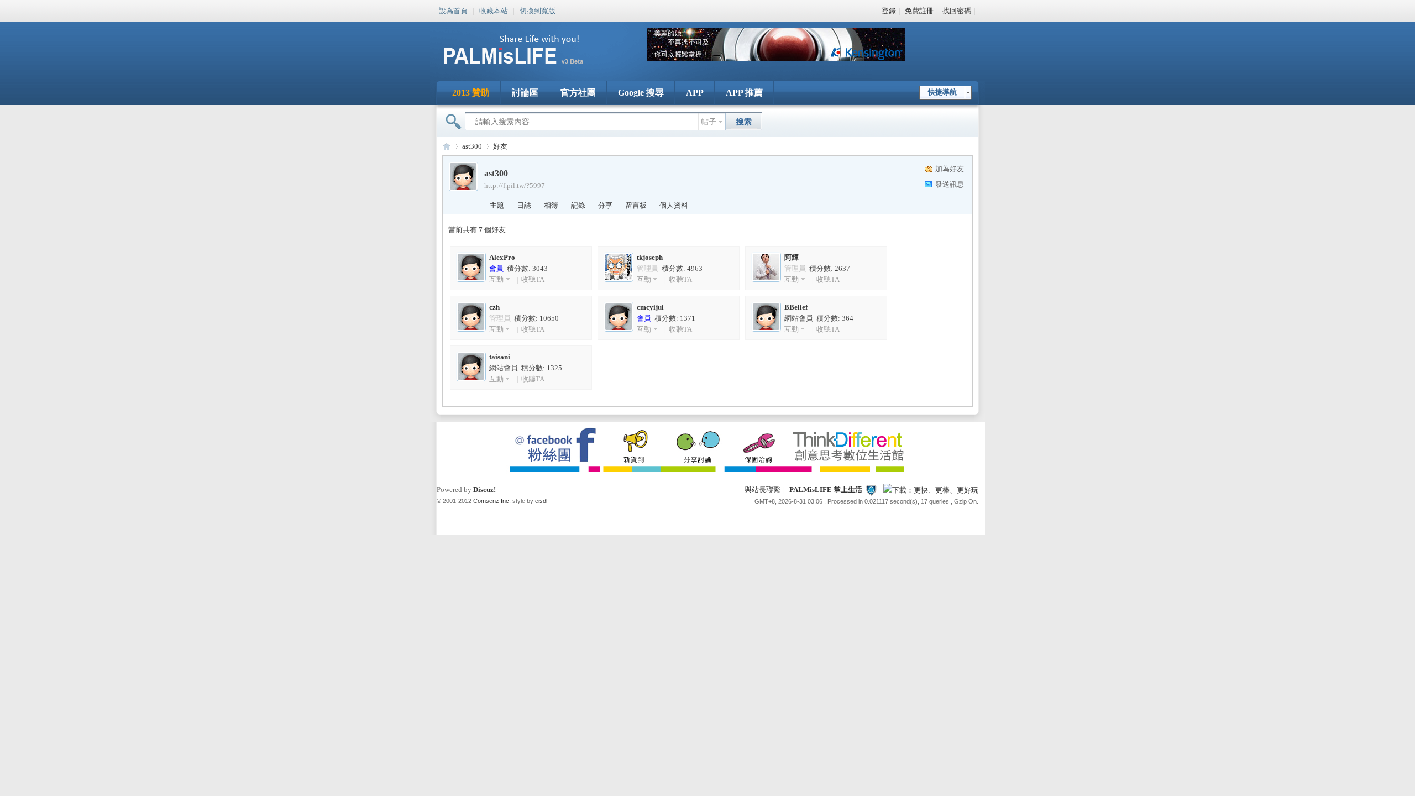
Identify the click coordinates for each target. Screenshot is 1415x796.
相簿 (551, 205)
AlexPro (502, 257)
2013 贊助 (471, 92)
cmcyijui (650, 307)
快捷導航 (942, 92)
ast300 (472, 146)
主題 (497, 205)
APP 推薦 (744, 92)
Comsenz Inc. (492, 501)
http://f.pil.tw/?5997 (514, 185)
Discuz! (484, 489)
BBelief (796, 307)
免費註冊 (919, 11)
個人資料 (673, 205)
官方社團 (578, 92)
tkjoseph (650, 257)
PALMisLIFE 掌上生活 (825, 489)
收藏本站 (493, 10)
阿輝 (791, 257)
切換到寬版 (537, 10)
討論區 (525, 92)
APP (695, 92)
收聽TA (532, 279)
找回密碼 (956, 11)
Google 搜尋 (641, 92)
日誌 (524, 205)
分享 (605, 205)
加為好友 (949, 169)
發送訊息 (949, 184)
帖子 (708, 122)
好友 (500, 146)
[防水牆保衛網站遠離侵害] (871, 489)
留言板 (636, 205)
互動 (496, 279)
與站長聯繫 (762, 489)
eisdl (541, 501)
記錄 (578, 205)
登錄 (889, 11)
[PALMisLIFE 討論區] (525, 68)
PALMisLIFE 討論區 (446, 146)
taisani (499, 357)
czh (494, 307)
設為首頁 (453, 10)
